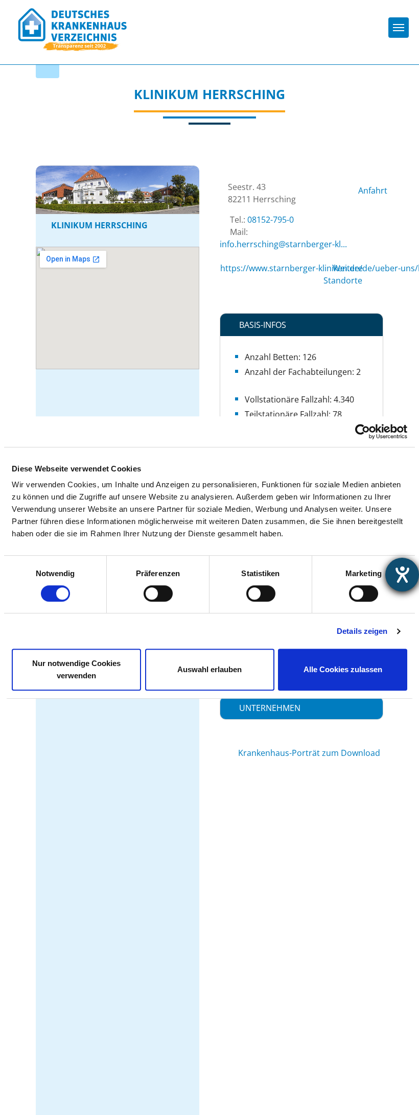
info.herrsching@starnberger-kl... (283, 244)
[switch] (158, 593)
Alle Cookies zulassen (343, 669)
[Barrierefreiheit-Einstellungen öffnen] (402, 574)
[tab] (301, 325)
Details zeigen (362, 631)
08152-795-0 (270, 219)
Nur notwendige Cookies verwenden (76, 669)
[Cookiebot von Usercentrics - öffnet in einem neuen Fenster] (362, 431)
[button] (301, 325)
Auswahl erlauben (209, 669)
